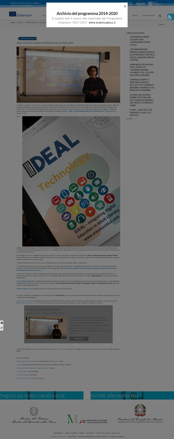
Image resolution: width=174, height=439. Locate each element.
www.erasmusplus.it (102, 22)
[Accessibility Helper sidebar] (170, 17)
